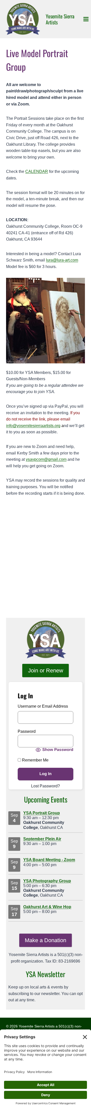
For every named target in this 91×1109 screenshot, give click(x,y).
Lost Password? (45, 786)
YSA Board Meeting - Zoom (49, 860)
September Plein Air (42, 839)
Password (27, 731)
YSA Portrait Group (41, 813)
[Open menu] (86, 19)
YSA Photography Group (47, 881)
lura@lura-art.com (62, 260)
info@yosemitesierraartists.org (33, 426)
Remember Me (35, 760)
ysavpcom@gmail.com (46, 459)
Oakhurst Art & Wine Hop (47, 907)
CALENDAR (36, 171)
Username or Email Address (43, 706)
